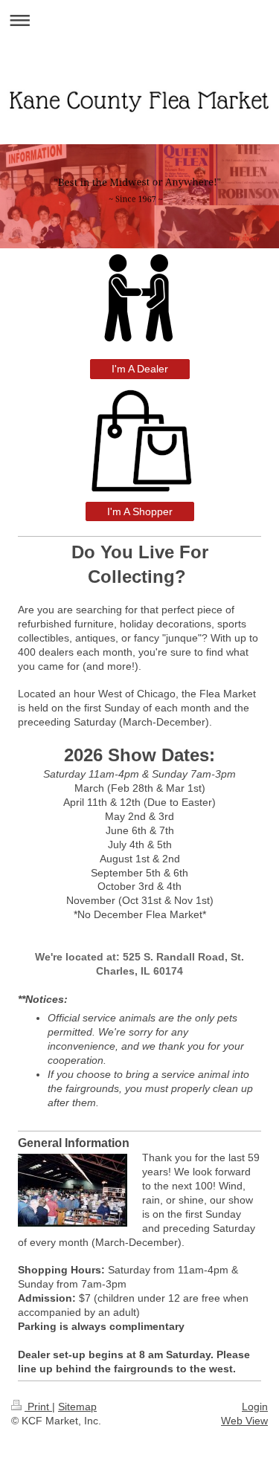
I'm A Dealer (140, 369)
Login (255, 1406)
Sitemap (77, 1406)
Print (38, 1406)
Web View (244, 1421)
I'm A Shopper (140, 511)
